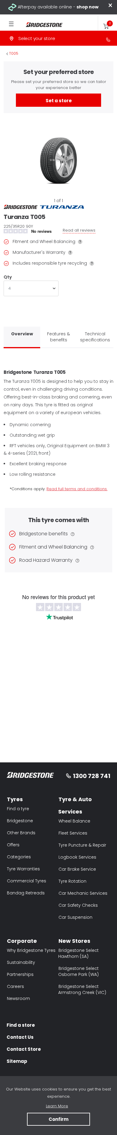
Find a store (21, 1025)
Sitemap (17, 1061)
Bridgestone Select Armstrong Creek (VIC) (82, 989)
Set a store (59, 100)
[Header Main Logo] (40, 25)
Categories (19, 857)
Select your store (36, 38)
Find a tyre (18, 809)
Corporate (22, 941)
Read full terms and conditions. (76, 489)
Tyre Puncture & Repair (82, 845)
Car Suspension (75, 917)
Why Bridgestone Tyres (31, 950)
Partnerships (20, 974)
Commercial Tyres (26, 881)
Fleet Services (72, 833)
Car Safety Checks (78, 905)
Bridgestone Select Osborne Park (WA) (78, 971)
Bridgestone (20, 821)
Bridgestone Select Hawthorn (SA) (78, 953)
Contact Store (24, 1049)
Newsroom (18, 998)
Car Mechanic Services (82, 893)
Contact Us (20, 1037)
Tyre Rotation (72, 881)
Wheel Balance (74, 821)
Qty (7, 277)
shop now (87, 7)
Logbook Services (77, 857)
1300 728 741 (91, 776)
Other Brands (21, 833)
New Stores (74, 941)
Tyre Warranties (23, 869)
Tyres (15, 799)
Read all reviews (79, 230)
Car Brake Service (77, 869)
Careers (15, 986)
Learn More (57, 1106)
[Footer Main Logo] (30, 776)
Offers (13, 845)
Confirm (58, 1119)
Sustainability (21, 962)
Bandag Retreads (26, 893)
